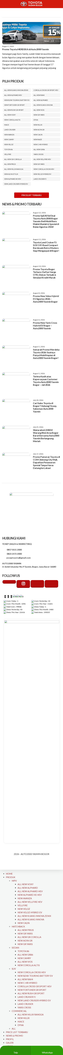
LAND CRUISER (9, 130)
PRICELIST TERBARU (32, 195)
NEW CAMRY (9, 139)
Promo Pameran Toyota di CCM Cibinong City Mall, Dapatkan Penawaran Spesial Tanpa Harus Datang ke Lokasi (46, 462)
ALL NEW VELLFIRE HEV (42, 159)
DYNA (36, 120)
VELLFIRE (7, 154)
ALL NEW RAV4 (39, 95)
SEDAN (15, 947)
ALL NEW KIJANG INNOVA (43, 105)
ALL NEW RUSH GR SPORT (14, 110)
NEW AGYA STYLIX (11, 174)
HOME (9, 873)
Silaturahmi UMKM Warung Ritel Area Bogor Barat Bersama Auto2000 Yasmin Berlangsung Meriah (46, 435)
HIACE (6, 125)
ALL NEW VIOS (39, 110)
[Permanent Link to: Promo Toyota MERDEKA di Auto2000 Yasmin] (31, 33)
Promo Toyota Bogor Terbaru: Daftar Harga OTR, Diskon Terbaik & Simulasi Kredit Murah (44, 273)
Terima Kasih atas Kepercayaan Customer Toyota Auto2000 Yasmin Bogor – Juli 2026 (46, 380)
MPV (14, 880)
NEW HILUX (38, 125)
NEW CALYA (38, 135)
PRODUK (10, 877)
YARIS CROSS (38, 154)
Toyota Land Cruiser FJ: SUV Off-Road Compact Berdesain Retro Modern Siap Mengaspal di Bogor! (46, 246)
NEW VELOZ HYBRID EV (42, 174)
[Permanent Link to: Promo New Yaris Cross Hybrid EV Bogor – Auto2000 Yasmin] (16, 329)
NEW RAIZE (38, 139)
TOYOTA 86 (8, 149)
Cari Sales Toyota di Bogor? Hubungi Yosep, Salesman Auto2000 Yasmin (45, 407)
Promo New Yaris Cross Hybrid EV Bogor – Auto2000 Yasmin (45, 325)
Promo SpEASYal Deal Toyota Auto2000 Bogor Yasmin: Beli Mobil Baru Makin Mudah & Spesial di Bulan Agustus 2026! (46, 221)
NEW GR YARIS (39, 115)
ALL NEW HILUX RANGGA (13, 169)
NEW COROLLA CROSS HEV (44, 169)
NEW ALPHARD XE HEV (12, 179)
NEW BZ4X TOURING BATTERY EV (16, 100)
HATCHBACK (18, 926)
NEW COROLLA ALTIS (12, 120)
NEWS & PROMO (14, 1035)
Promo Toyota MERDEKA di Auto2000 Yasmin (25, 49)
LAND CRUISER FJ (40, 179)
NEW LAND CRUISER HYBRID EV (16, 184)
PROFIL (10, 1039)
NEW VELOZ (8, 144)
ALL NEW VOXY (10, 115)
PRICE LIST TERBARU (17, 1032)
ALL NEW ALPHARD (41, 100)
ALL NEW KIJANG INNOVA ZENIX (16, 90)
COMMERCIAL (19, 1011)
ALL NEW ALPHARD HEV (13, 95)
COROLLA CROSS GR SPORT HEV (46, 90)
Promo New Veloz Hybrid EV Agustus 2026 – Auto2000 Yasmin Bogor (46, 299)
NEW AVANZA (9, 135)
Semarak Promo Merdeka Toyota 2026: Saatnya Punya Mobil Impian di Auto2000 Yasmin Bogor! (46, 353)
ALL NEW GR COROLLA (13, 159)
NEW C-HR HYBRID (41, 144)
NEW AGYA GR (39, 130)
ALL (14, 1028)
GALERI (10, 1042)
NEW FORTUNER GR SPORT (14, 105)
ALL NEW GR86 (39, 149)
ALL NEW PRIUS (10, 164)
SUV (14, 968)
